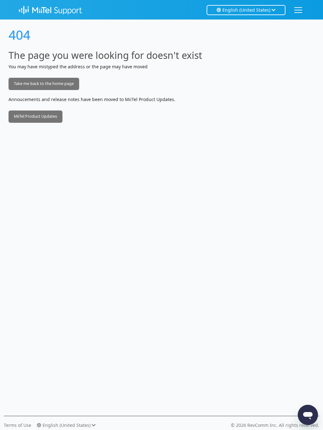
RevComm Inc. (263, 425)
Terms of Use (17, 425)
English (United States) (246, 10)
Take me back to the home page (44, 83)
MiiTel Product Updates (35, 116)
